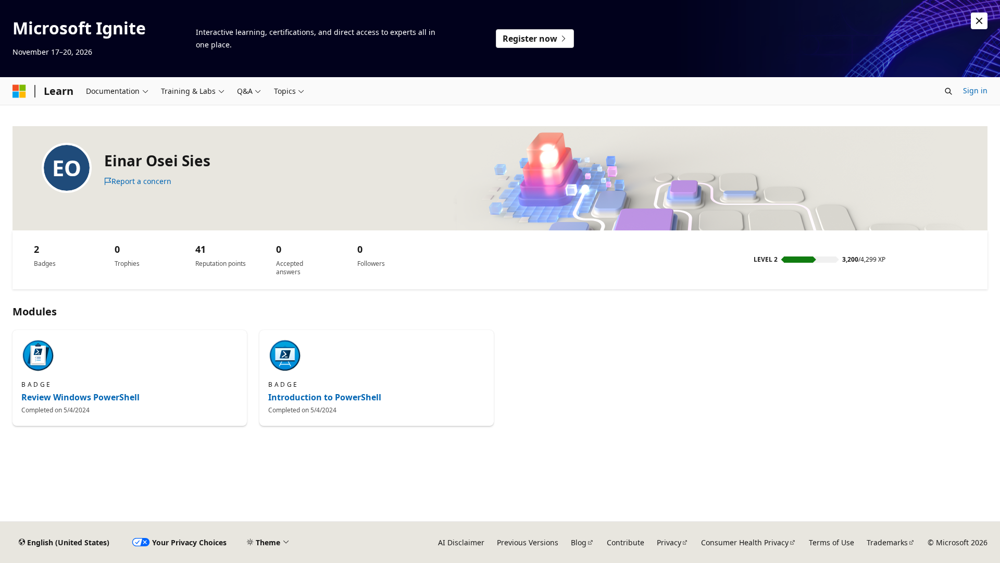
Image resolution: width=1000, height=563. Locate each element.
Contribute (625, 542)
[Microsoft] (19, 91)
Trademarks (887, 542)
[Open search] (948, 91)
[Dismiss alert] (979, 21)
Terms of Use (831, 542)
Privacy (669, 542)
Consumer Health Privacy (745, 542)
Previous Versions (527, 542)
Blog (578, 542)
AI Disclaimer (461, 542)
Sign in (975, 90)
